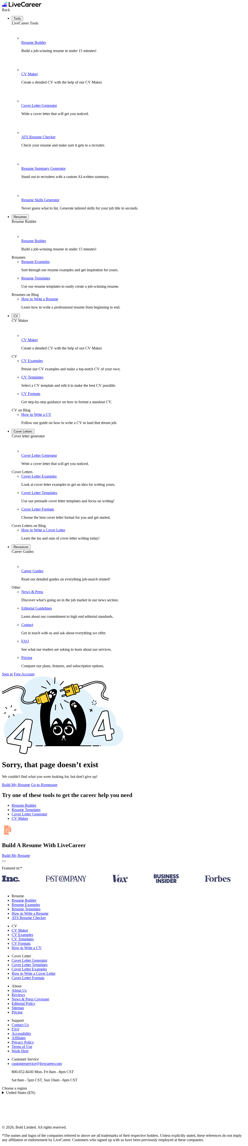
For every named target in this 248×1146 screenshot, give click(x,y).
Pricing (26, 658)
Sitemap (18, 1008)
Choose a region (14, 1088)
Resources (21, 547)
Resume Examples (35, 262)
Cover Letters (23, 431)
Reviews (18, 995)
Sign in (7, 674)
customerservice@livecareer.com (37, 1063)
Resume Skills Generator (40, 200)
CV (16, 316)
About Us (19, 990)
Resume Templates (35, 278)
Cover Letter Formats (37, 509)
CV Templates (32, 377)
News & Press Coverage (30, 999)
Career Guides (32, 571)
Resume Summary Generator (43, 168)
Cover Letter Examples (39, 476)
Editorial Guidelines (36, 608)
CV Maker (29, 74)
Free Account (24, 674)
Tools (17, 18)
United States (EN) (20, 1093)
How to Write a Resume (39, 299)
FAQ (25, 641)
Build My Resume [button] (16, 855)
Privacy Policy (23, 1042)
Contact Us (20, 1025)
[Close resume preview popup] (4, 861)
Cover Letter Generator (39, 105)
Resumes (20, 217)
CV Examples (32, 361)
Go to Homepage (44, 785)
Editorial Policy (23, 1003)
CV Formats (30, 394)
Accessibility (21, 1033)
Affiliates (19, 1038)
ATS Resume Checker (38, 137)
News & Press (32, 592)
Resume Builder (33, 42)
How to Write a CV (36, 414)
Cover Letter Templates (39, 493)
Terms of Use (22, 1047)
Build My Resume (16, 785)
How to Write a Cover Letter (43, 530)
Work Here (20, 1051)
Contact (27, 625)
